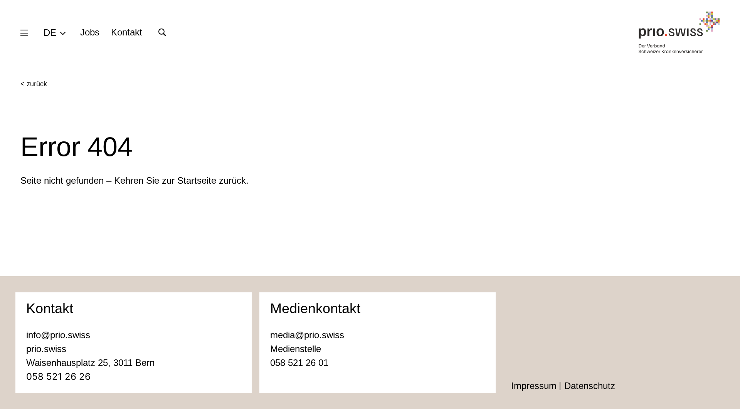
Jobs (89, 32)
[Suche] (162, 32)
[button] (54, 32)
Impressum (534, 386)
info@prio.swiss (58, 335)
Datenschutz (589, 386)
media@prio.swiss (307, 335)
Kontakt (126, 32)
